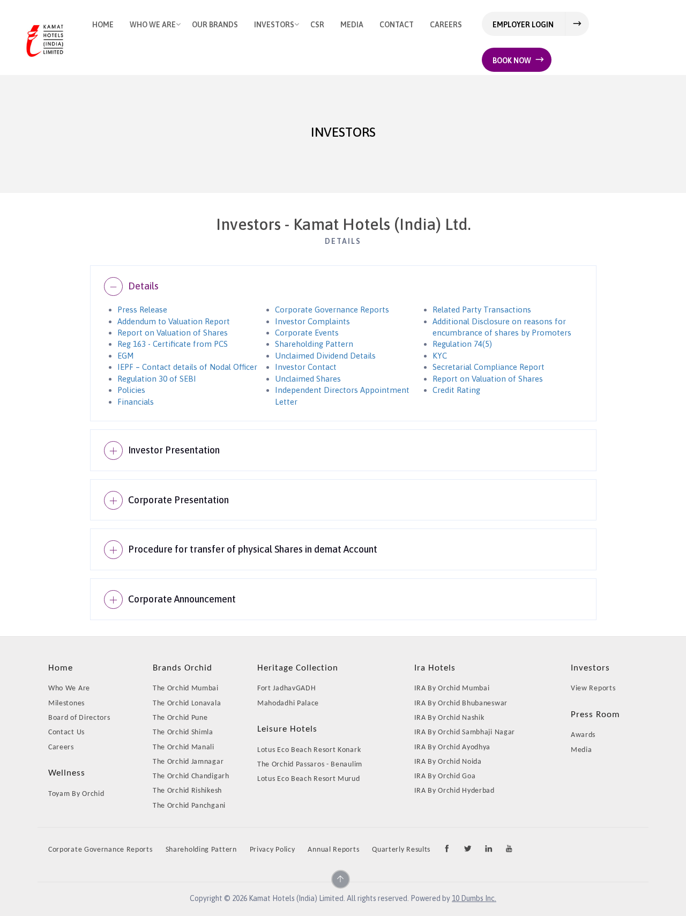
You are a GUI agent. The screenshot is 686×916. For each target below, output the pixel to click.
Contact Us (66, 732)
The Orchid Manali (183, 747)
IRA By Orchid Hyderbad (454, 790)
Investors (274, 24)
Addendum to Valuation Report (173, 321)
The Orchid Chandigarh (191, 776)
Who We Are (153, 24)
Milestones (66, 703)
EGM (125, 355)
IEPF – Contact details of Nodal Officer (187, 366)
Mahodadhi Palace (288, 703)
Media (351, 24)
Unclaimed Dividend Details (325, 355)
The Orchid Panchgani (189, 805)
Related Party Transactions (482, 309)
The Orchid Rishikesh (187, 790)
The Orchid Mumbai (186, 688)
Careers (446, 24)
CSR (317, 24)
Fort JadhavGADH (286, 688)
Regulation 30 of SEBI (156, 378)
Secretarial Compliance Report (489, 366)
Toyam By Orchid (76, 794)
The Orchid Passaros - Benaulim (309, 764)
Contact (396, 24)
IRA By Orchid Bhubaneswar (461, 703)
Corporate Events (307, 332)
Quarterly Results (401, 849)
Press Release (142, 309)
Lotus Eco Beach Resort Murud (308, 779)
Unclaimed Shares (308, 378)
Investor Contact (306, 366)
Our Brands (215, 24)
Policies (131, 389)
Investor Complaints (312, 321)
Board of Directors (79, 717)
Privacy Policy (272, 849)
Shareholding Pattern (314, 343)
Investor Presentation (174, 450)
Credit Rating (456, 389)
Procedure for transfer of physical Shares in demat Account (252, 549)
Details (143, 286)
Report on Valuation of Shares (172, 332)
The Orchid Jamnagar (188, 761)
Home (103, 24)
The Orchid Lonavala (187, 703)
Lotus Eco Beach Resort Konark (309, 750)
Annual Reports (333, 849)
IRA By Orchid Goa (445, 776)
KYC (440, 355)
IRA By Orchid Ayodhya (452, 747)
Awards (583, 735)
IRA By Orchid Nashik (449, 717)
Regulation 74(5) (462, 343)
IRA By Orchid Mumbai (452, 688)
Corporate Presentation (178, 499)
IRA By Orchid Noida (448, 761)
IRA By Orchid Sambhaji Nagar (465, 732)
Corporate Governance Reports (332, 309)
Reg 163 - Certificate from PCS (172, 343)
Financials (135, 401)
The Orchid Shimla (183, 732)
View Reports (593, 688)
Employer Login (523, 24)
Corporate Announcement (182, 599)
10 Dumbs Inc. (474, 898)
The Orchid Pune (180, 717)
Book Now (512, 60)
